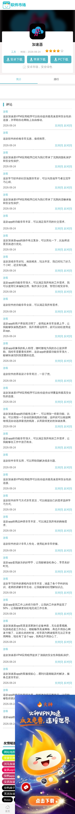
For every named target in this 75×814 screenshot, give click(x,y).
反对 (66, 125)
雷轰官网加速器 (14, 758)
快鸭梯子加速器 (14, 787)
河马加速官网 (12, 763)
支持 (57, 125)
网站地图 (9, 752)
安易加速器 (11, 781)
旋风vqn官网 (12, 769)
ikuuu (7, 799)
